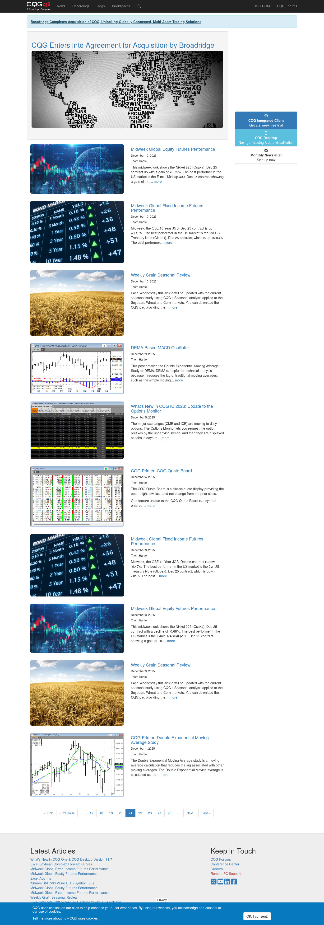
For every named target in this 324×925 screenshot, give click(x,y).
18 (102, 813)
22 (141, 813)
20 (122, 813)
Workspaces (121, 6)
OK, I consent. (257, 916)
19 (112, 813)
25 (170, 813)
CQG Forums (287, 6)
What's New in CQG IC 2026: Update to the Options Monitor (172, 408)
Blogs (101, 6)
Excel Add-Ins (40, 878)
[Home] (40, 6)
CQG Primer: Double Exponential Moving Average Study (170, 739)
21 (132, 814)
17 (93, 813)
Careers (217, 868)
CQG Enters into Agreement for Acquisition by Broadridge (123, 45)
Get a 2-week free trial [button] (266, 122)
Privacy (162, 900)
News (61, 6)
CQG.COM (262, 6)
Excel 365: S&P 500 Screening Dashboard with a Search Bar (75, 902)
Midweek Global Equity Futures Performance (173, 149)
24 (161, 813)
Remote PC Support (226, 873)
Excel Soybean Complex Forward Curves (61, 864)
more (158, 181)
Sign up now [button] (266, 157)
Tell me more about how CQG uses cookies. (65, 918)
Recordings (80, 6)
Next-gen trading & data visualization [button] (266, 140)
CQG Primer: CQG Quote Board (161, 470)
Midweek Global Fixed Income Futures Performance (167, 207)
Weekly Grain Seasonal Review (160, 275)
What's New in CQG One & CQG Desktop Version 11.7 (71, 859)
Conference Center (225, 864)
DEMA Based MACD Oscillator (160, 347)
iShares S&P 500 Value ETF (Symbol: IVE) (62, 883)
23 (151, 813)
